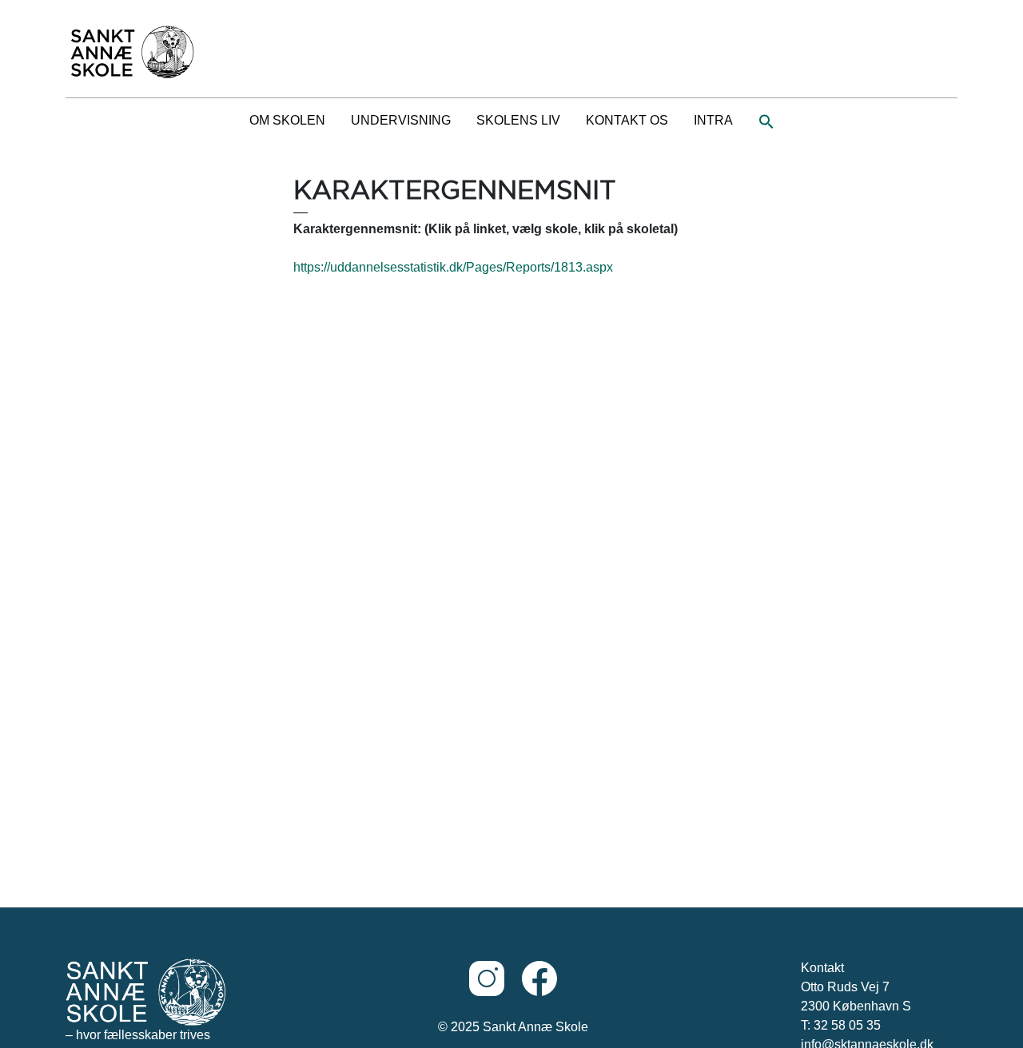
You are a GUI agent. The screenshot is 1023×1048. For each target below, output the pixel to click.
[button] (766, 120)
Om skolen (287, 120)
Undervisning (401, 120)
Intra (713, 120)
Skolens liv (518, 120)
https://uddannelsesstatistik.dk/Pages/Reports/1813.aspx (453, 267)
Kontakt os (627, 120)
